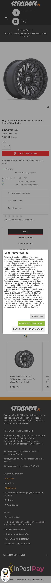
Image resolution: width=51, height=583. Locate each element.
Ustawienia (37, 316)
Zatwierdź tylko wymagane (28, 329)
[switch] (5, 579)
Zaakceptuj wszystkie (31, 323)
